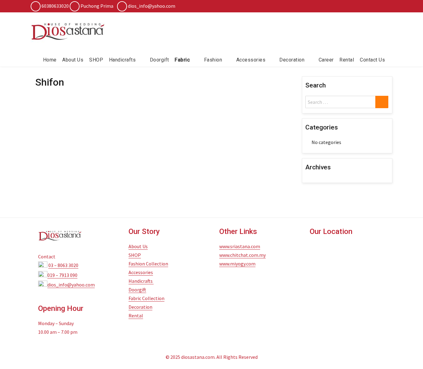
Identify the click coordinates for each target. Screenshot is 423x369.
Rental (346, 60)
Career (326, 60)
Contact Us (372, 60)
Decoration (140, 307)
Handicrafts (122, 60)
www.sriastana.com (239, 246)
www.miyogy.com (237, 264)
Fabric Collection (146, 298)
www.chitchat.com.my (242, 255)
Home (50, 60)
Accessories (251, 60)
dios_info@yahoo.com (151, 6)
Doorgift (159, 60)
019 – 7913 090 (62, 275)
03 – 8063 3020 (63, 265)
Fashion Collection (148, 264)
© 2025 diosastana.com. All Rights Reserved (212, 357)
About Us (72, 60)
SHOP (96, 60)
